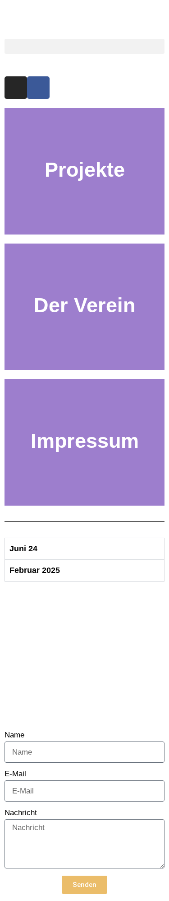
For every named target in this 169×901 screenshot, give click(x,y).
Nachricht (21, 813)
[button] (84, 46)
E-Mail (15, 774)
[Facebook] (38, 87)
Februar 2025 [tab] (34, 570)
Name (14, 735)
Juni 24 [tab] (23, 548)
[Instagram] (16, 87)
